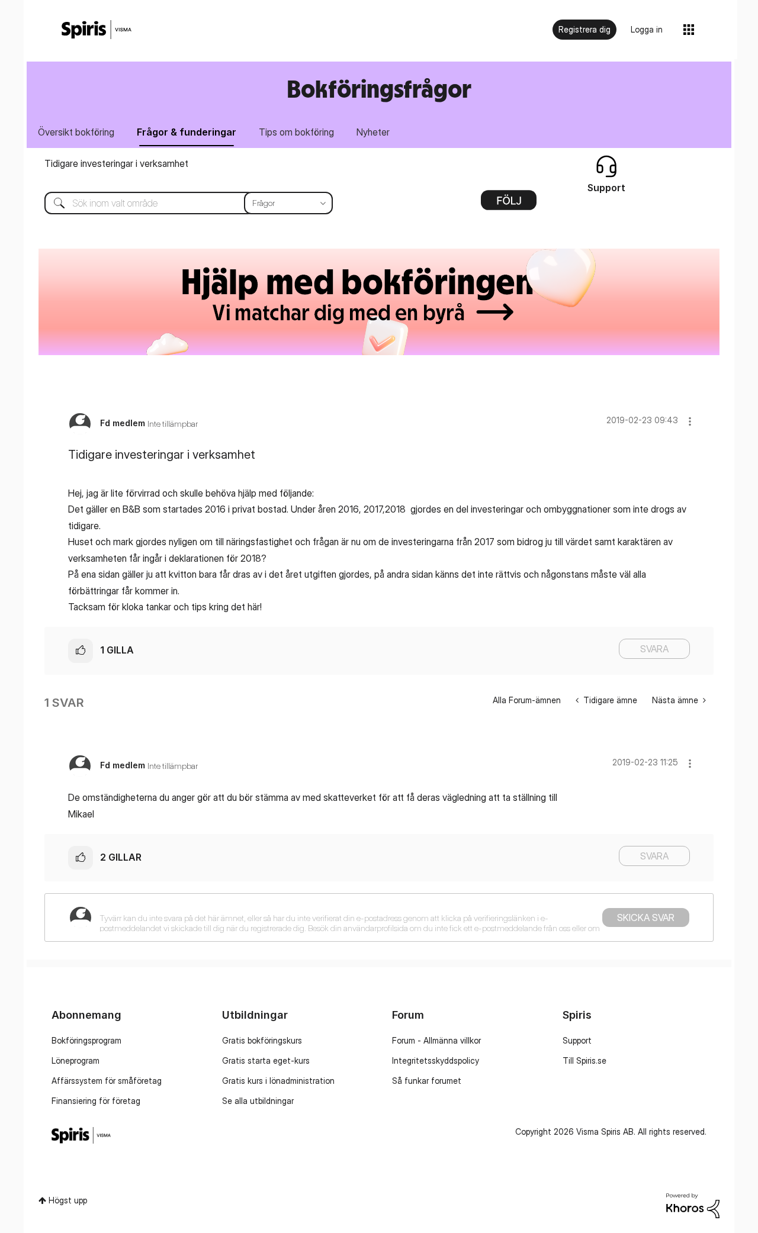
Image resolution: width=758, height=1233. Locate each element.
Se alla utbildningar (258, 1101)
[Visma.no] (96, 30)
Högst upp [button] (68, 1200)
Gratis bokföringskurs (262, 1040)
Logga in (647, 29)
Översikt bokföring (76, 132)
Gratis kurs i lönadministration (278, 1081)
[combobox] (179, 203)
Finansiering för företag (96, 1101)
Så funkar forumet (426, 1081)
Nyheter (373, 132)
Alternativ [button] (509, 204)
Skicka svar (646, 917)
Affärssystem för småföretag (107, 1081)
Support (577, 1040)
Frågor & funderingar (186, 132)
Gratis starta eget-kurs (266, 1060)
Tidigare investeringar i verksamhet (116, 163)
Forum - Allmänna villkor (436, 1040)
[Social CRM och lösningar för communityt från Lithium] (693, 1205)
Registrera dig (584, 29)
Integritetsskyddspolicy (435, 1060)
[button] (689, 421)
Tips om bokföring (296, 132)
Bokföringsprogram (86, 1040)
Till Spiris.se (584, 1060)
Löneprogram (75, 1060)
